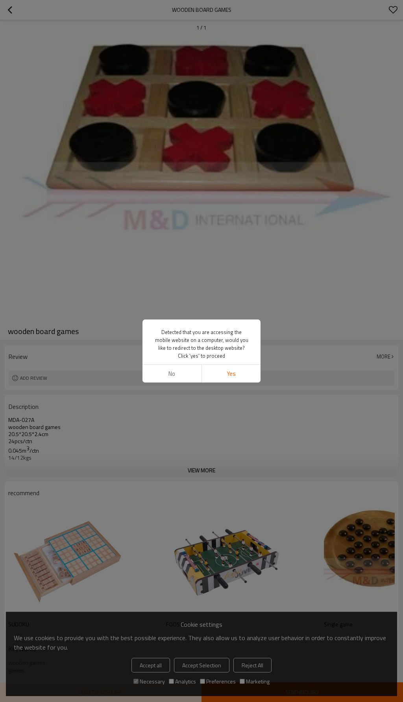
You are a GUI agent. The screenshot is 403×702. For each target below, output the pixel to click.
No (171, 373)
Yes (231, 373)
